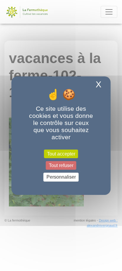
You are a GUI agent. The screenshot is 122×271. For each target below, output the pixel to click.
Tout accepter (61, 153)
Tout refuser (61, 165)
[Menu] (109, 12)
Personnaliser (61, 176)
